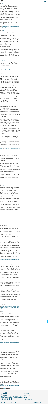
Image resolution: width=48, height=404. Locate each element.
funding (17, 306)
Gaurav (18, 306)
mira (6, 342)
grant (1, 342)
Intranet (31, 399)
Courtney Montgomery (10, 69)
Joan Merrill (5, 148)
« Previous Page (1, 388)
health (0, 148)
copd (10, 306)
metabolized (2, 385)
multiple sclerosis (4, 259)
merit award (18, 26)
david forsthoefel (13, 306)
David (11, 306)
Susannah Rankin (5, 104)
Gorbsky (0, 342)
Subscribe (26, 397)
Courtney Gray (4, 69)
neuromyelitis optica (11, 259)
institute (2, 342)
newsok (15, 259)
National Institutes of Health (15, 148)
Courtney (2, 69)
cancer (2, 306)
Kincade (16, 26)
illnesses (1, 148)
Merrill (11, 148)
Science (34, 1)
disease (13, 69)
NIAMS (17, 148)
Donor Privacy (26, 399)
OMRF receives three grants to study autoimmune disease (8, 106)
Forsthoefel (15, 306)
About (32, 1)
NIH (18, 148)
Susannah (3, 104)
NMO (18, 259)
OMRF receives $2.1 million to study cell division (7, 310)
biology (11, 26)
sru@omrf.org (3, 60)
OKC (19, 148)
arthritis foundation (9, 26)
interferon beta (1, 259)
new (13, 259)
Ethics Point (29, 399)
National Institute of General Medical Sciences (10, 342)
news (14, 259)
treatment (7, 104)
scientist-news (5, 27)
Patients (37, 1)
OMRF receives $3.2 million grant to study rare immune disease (9, 29)
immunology (15, 26)
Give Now (45, 1)
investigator (4, 342)
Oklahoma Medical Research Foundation (15, 385)
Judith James (8, 148)
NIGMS (12, 307)
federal (14, 69)
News (2, 147)
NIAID (16, 259)
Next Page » (9, 388)
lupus (2, 259)
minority (12, 148)
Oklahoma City (15, 307)
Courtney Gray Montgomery (7, 69)
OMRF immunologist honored (4, 2)
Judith (6, 148)
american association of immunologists (5, 26)
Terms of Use (16, 402)
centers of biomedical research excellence (6, 306)
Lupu (0, 385)
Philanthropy (41, 1)
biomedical (13, 26)
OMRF (18, 385)
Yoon (1, 308)
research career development (2, 27)
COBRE (9, 306)
